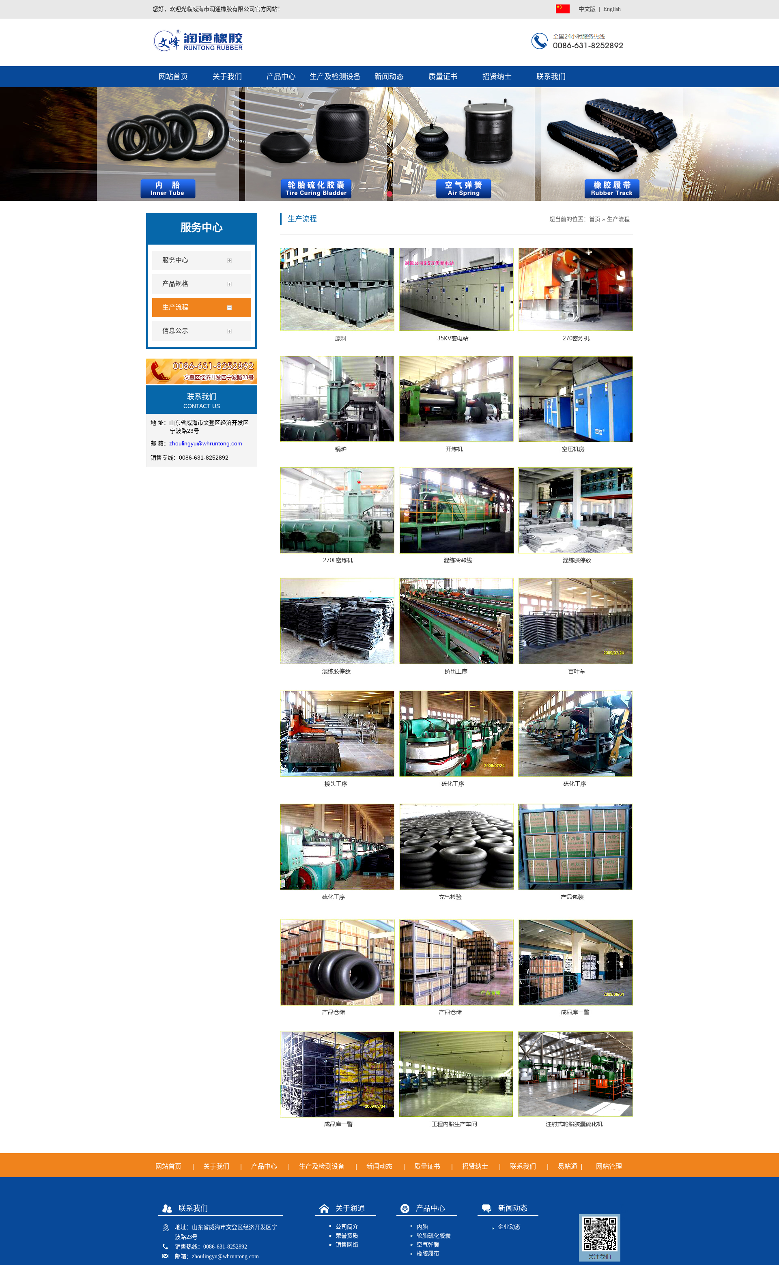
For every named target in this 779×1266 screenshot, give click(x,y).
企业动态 (509, 1227)
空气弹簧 (428, 1245)
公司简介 (347, 1227)
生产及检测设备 (335, 77)
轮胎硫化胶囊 (434, 1236)
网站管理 (609, 1166)
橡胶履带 (428, 1254)
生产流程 (618, 219)
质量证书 (443, 77)
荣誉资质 (347, 1236)
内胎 (422, 1227)
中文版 (587, 9)
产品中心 (281, 77)
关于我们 (227, 77)
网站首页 (173, 77)
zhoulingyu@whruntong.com (205, 443)
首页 (594, 219)
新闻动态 (389, 77)
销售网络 (347, 1245)
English (612, 9)
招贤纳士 (497, 77)
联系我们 (551, 77)
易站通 (571, 1166)
